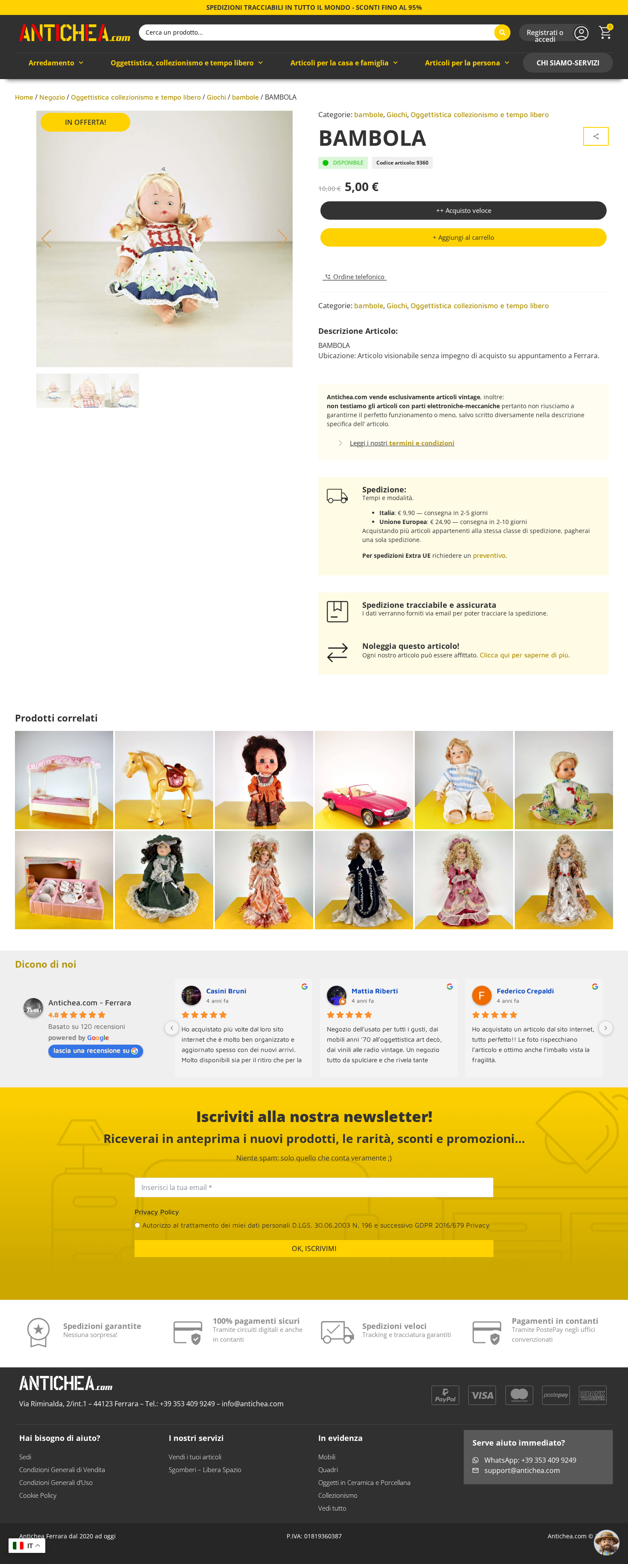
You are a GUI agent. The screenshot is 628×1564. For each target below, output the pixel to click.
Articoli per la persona (462, 63)
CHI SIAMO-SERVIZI (568, 63)
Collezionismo (338, 1495)
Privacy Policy (157, 1212)
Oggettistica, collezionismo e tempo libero (182, 63)
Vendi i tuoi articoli (195, 1456)
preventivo (489, 555)
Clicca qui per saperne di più (524, 655)
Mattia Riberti (375, 991)
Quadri (328, 1469)
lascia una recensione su (91, 1050)
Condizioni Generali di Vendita (62, 1469)
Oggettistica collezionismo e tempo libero (136, 97)
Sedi (25, 1456)
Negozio (52, 97)
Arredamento (51, 63)
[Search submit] (502, 32)
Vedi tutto (332, 1508)
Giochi (216, 97)
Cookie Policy (37, 1495)
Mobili (326, 1456)
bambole (245, 97)
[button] (463, 237)
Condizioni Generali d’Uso (56, 1482)
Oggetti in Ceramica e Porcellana (364, 1482)
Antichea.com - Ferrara (89, 1002)
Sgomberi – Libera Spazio (205, 1469)
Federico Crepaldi (525, 991)
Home (24, 97)
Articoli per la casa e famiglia (340, 63)
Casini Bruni (226, 991)
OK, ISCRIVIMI (314, 1248)
